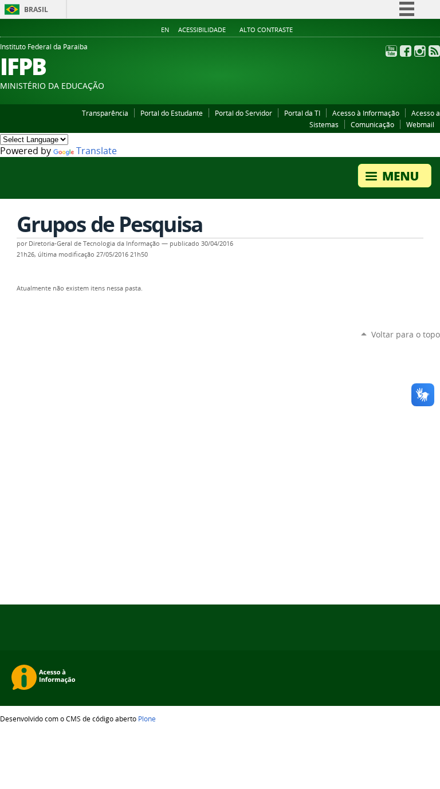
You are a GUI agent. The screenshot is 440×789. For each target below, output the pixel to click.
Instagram (420, 51)
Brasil (36, 9)
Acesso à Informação (365, 112)
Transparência (105, 112)
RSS (434, 51)
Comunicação (372, 124)
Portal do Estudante (171, 112)
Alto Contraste (266, 30)
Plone (147, 718)
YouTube (391, 51)
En (165, 30)
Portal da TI (302, 112)
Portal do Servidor (243, 112)
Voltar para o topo (405, 334)
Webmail (420, 124)
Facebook (405, 51)
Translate (96, 151)
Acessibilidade (202, 30)
